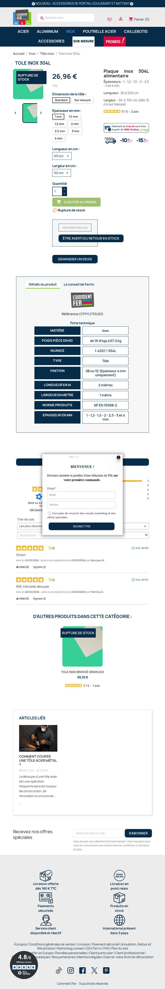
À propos (20, 944)
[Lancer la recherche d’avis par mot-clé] (146, 535)
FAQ (106, 948)
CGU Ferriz (93, 948)
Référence (70, 314)
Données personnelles (71, 953)
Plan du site (119, 948)
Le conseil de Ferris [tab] (79, 284)
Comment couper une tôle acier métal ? (38, 760)
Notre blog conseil (70, 948)
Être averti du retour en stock (91, 238)
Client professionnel (129, 953)
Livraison (83, 944)
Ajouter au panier (76, 201)
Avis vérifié (142, 548)
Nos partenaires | (64, 957)
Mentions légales (89, 957)
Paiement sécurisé (105, 944)
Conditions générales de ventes (52, 944)
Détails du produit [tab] (43, 284)
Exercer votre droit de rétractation (129, 957)
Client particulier (101, 953)
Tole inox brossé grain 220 (82, 672)
